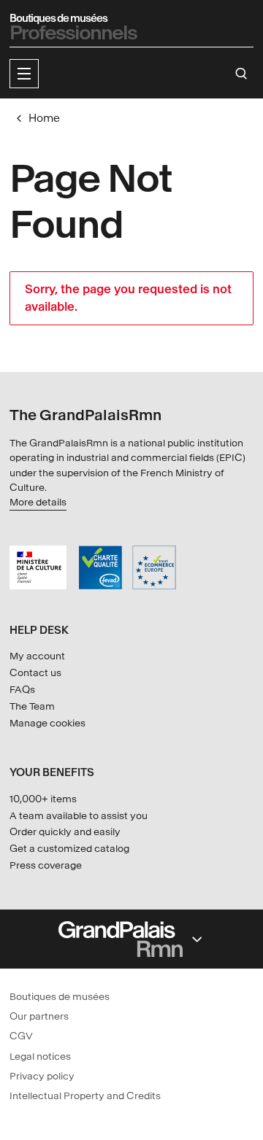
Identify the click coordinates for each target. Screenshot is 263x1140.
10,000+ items (43, 799)
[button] (24, 73)
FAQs (22, 689)
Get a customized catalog (69, 848)
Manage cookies (47, 723)
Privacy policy (42, 1076)
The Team (32, 706)
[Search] (241, 73)
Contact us (35, 673)
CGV (21, 1036)
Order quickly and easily (65, 832)
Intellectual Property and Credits (85, 1096)
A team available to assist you (78, 816)
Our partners (39, 1016)
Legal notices (40, 1056)
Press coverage (45, 865)
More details (37, 502)
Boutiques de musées (59, 996)
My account (37, 656)
